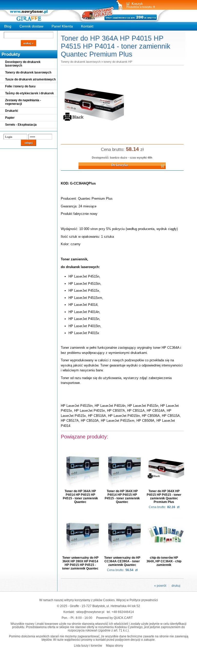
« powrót (160, 585)
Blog (7, 26)
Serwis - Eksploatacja (21, 124)
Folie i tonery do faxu (20, 86)
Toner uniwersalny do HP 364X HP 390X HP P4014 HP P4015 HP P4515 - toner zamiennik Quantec (80, 563)
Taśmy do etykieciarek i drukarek (29, 93)
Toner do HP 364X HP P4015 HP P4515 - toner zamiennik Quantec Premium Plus (164, 496)
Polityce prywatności (144, 600)
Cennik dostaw (31, 26)
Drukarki (11, 111)
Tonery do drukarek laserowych (28, 72)
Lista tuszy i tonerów (88, 645)
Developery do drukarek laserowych (23, 63)
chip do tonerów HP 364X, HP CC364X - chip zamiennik (163, 561)
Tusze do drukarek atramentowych (30, 79)
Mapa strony (114, 645)
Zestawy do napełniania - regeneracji (23, 102)
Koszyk (137, 4)
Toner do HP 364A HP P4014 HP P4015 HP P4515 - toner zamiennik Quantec (80, 496)
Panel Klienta (62, 26)
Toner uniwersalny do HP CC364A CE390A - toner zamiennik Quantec (122, 561)
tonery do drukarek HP (118, 61)
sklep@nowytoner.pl (90, 611)
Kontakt (87, 26)
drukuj (176, 585)
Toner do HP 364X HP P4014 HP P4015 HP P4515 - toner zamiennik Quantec (122, 496)
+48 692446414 (123, 611)
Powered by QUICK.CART (114, 617)
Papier (10, 118)
